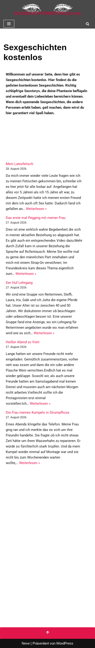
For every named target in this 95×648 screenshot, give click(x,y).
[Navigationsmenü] (8, 24)
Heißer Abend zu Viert (22, 342)
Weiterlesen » (36, 209)
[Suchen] (87, 24)
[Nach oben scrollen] (47, 633)
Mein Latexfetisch (19, 164)
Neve (26, 643)
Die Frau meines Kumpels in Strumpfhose (37, 412)
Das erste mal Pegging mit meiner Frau (35, 218)
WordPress (64, 643)
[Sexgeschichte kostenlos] (47, 9)
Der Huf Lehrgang (19, 283)
